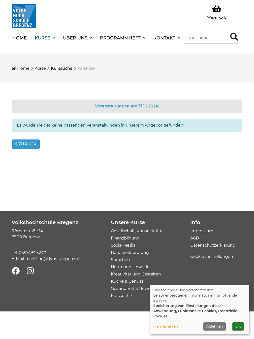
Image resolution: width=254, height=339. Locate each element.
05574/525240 (32, 252)
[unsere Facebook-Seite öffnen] (16, 271)
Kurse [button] (43, 38)
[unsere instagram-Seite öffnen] (30, 271)
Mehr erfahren (165, 326)
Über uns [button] (76, 38)
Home (19, 38)
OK (238, 326)
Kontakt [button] (165, 38)
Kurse (40, 68)
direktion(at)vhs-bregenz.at (53, 258)
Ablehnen (214, 326)
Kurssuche (61, 68)
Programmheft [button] (121, 38)
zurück (26, 144)
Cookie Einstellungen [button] (211, 256)
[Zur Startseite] (24, 15)
